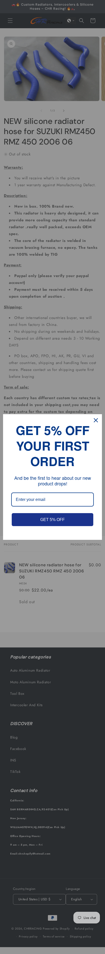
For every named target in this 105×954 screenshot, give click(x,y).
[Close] (96, 420)
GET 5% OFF (52, 519)
